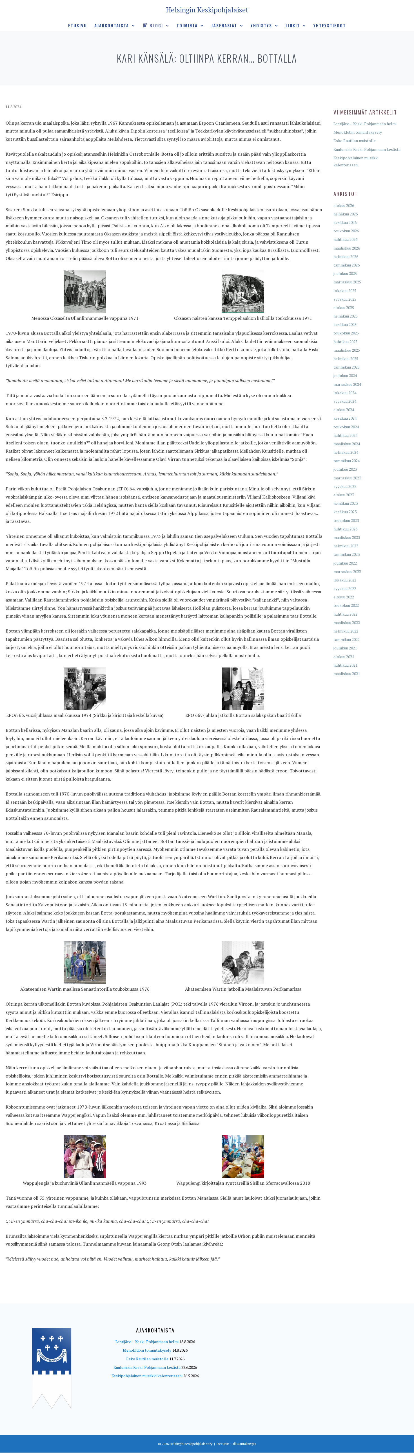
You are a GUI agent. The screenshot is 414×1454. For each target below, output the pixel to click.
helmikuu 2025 (345, 358)
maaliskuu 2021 (346, 673)
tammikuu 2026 (346, 265)
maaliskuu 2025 (346, 350)
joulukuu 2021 (345, 648)
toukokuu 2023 (346, 520)
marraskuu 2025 (347, 282)
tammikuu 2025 (346, 367)
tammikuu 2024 (346, 460)
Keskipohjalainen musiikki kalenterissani (147, 1375)
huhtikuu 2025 (345, 341)
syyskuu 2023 (344, 486)
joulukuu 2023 (345, 469)
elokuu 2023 (343, 494)
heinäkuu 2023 (345, 503)
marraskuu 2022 (347, 571)
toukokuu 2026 (346, 230)
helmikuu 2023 (345, 545)
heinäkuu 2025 (345, 316)
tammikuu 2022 (346, 639)
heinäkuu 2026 (345, 214)
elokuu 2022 (343, 597)
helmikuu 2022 (345, 631)
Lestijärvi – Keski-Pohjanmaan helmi (365, 123)
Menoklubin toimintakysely (357, 132)
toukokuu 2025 (346, 333)
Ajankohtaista (111, 25)
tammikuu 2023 (346, 554)
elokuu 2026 (343, 205)
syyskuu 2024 (344, 401)
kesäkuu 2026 (345, 222)
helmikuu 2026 (345, 256)
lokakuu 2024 (344, 392)
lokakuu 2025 (344, 290)
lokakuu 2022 (344, 580)
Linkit (293, 25)
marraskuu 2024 (347, 384)
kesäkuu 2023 (345, 511)
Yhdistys (261, 25)
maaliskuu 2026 (346, 248)
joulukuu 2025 (345, 273)
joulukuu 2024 (345, 375)
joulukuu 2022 (345, 563)
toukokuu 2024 (346, 426)
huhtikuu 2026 (345, 239)
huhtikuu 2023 (345, 529)
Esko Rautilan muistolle (354, 140)
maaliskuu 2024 (346, 443)
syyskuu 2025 (344, 299)
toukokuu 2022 (346, 605)
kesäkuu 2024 (345, 418)
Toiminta (187, 25)
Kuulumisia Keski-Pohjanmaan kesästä (366, 149)
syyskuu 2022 (344, 588)
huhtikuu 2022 (345, 614)
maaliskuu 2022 (346, 622)
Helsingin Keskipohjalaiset (207, 9)
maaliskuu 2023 (346, 537)
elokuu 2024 (343, 409)
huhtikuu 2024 (345, 435)
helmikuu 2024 (345, 452)
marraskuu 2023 (347, 478)
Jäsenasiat (224, 25)
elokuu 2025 (343, 307)
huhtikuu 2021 (345, 665)
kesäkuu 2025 (345, 324)
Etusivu (77, 25)
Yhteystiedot (329, 25)
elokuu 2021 (343, 656)
